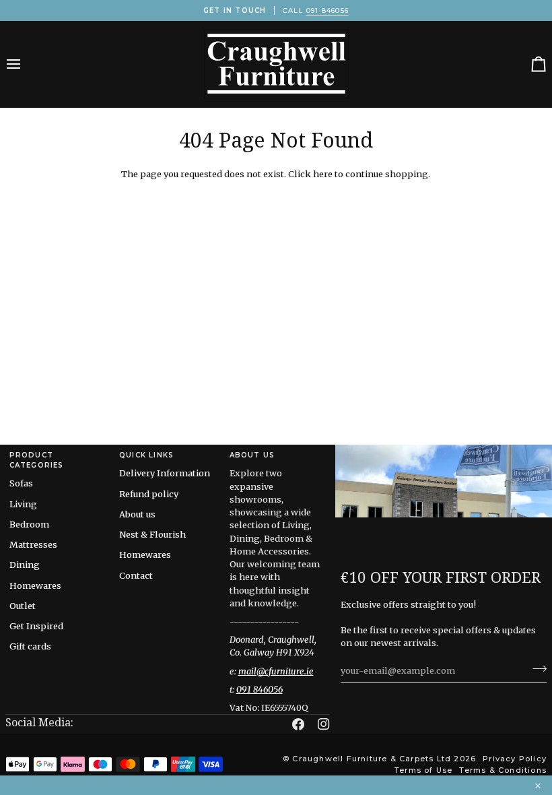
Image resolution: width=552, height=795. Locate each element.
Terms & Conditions (503, 770)
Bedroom (29, 524)
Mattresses (33, 544)
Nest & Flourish (152, 534)
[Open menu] (25, 64)
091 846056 (327, 10)
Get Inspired (36, 626)
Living (23, 504)
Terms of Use (423, 770)
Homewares (35, 585)
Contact (136, 575)
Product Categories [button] (36, 460)
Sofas (21, 483)
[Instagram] (324, 724)
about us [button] (252, 455)
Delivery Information (164, 473)
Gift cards (30, 646)
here (323, 173)
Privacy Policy (515, 758)
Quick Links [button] (146, 455)
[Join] (535, 668)
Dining (24, 564)
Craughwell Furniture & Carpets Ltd (371, 758)
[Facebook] (298, 724)
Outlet (22, 605)
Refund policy (148, 493)
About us (137, 514)
